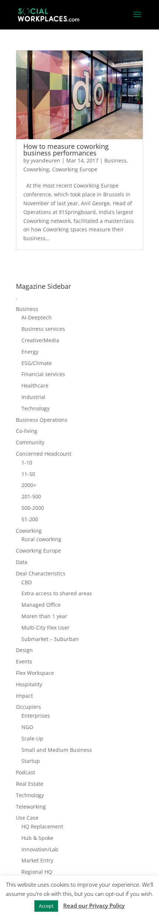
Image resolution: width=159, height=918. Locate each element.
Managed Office (41, 604)
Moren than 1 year (44, 616)
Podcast (25, 772)
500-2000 (32, 507)
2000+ (28, 484)
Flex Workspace (35, 672)
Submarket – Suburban (50, 638)
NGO (27, 726)
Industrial (33, 396)
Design (24, 650)
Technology (35, 408)
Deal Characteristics (40, 573)
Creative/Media (40, 340)
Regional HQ (36, 871)
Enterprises (35, 715)
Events (24, 661)
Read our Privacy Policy (94, 905)
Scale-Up (32, 738)
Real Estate (29, 783)
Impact (24, 695)
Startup (30, 760)
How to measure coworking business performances (66, 149)
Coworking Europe (74, 169)
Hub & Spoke (37, 837)
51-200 (29, 519)
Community (30, 442)
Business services (43, 328)
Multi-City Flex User (45, 627)
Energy (29, 351)
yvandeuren (45, 160)
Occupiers (28, 706)
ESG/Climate (36, 363)
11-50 (28, 473)
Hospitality (29, 684)
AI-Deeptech (36, 317)
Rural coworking (41, 539)
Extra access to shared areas (56, 593)
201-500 (31, 496)
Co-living (26, 430)
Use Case (27, 817)
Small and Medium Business (56, 749)
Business (115, 160)
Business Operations (41, 419)
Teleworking (31, 806)
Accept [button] (46, 906)
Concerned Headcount (43, 453)
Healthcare (34, 385)
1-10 (26, 462)
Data (21, 561)
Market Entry (37, 860)
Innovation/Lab (39, 849)
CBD (26, 582)
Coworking (36, 169)
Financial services (43, 374)
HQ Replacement (42, 826)
